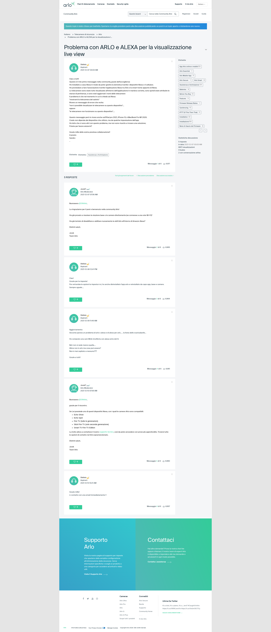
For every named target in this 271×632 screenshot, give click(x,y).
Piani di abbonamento (86, 4)
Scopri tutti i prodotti (127, 618)
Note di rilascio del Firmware (190, 126)
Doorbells (110, 4)
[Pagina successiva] (205, 130)
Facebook (83, 598)
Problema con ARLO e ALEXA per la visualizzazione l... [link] (90, 37)
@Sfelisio (83, 203)
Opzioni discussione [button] (206, 50)
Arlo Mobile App (185, 75)
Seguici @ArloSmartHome (171, 613)
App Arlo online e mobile (189, 66)
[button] (172, 61)
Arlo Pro (123, 604)
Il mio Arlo (189, 4)
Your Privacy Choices (95, 628)
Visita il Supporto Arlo (93, 574)
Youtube (92, 598)
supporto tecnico (107, 432)
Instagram (97, 598)
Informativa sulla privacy (78, 628)
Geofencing (184, 108)
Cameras (100, 4)
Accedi (195, 14)
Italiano (67, 34)
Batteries (183, 89)
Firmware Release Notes (189, 103)
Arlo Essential (185, 71)
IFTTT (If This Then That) (188, 112)
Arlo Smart (198, 80)
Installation (184, 117)
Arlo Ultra (123, 600)
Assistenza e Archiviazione (98, 155)
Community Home (145, 611)
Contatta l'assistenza (157, 562)
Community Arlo (70, 14)
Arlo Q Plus (124, 615)
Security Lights (122, 4)
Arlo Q (122, 611)
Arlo (100, 34)
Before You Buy (185, 94)
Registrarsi (186, 14)
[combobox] (163, 14)
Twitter (88, 598)
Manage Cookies (112, 628)
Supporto (178, 4)
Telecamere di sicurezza (84, 34)
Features (183, 98)
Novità (141, 604)
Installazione (184, 121)
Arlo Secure (184, 80)
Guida (204, 14)
